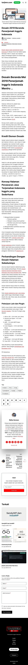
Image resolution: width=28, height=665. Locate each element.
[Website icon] (12, 442)
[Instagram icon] (18, 442)
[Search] (23, 2)
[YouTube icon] (21, 442)
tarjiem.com (7, 2)
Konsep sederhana (7, 245)
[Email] (8, 404)
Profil (14, 638)
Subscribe (14, 490)
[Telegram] (24, 400)
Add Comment (7, 593)
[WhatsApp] (4, 404)
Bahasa (14, 38)
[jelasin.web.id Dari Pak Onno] (14, 556)
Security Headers (6, 311)
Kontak (14, 644)
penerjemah (6, 390)
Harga (14, 640)
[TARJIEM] (2, 42)
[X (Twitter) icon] (15, 442)
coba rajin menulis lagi (8, 357)
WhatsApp (17, 2)
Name (4, 583)
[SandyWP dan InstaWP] (14, 514)
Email (4, 588)
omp (15, 387)
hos (10, 387)
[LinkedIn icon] (10, 442)
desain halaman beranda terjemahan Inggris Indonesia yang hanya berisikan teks (13, 270)
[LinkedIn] (16, 400)
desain (5, 387)
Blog (14, 642)
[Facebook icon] (7, 442)
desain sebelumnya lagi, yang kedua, (15, 293)
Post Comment (7, 612)
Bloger (18, 38)
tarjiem (20, 390)
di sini (13, 119)
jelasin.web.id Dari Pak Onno (10, 565)
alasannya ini (19, 251)
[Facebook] (4, 400)
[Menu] (25, 2)
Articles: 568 (14, 445)
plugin (13, 390)
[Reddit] (20, 400)
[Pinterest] (12, 400)
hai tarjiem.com (14, 661)
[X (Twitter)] (8, 400)
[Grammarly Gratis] (14, 535)
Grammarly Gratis (7, 544)
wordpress (6, 393)
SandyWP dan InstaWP (8, 523)
